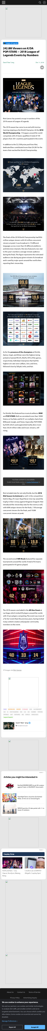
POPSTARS (40, 712)
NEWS (5, 709)
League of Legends (8, 717)
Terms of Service (34, 992)
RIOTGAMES (17, 714)
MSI (28, 712)
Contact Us (21, 992)
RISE (23, 714)
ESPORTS (19, 709)
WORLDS (27, 714)
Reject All (12, 1027)
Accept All (34, 1027)
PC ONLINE (25, 709)
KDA (21, 712)
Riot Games (17, 670)
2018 (31, 709)
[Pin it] (33, 67)
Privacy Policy (15, 998)
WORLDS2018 (35, 714)
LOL (25, 712)
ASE (4, 712)
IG (7, 712)
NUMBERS (33, 712)
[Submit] (23, 67)
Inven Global (13, 2)
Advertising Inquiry (30, 998)
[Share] (14, 67)
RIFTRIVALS (6, 714)
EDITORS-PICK (11, 709)
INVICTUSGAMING (14, 712)
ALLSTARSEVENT (37, 709)
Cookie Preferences (32, 482)
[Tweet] (5, 67)
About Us (10, 992)
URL (42, 67)
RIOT (11, 714)
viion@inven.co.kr (22, 726)
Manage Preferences (9, 1021)
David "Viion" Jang (22, 723)
